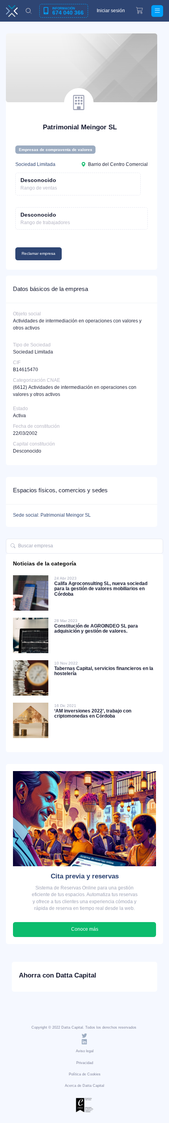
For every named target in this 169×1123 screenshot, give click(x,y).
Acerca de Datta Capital (84, 1086)
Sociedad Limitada (35, 164)
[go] (13, 546)
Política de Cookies (85, 1074)
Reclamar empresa (38, 253)
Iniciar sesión (111, 10)
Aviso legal (85, 1051)
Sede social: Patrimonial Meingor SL (52, 515)
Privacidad (84, 1063)
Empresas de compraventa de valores (55, 149)
